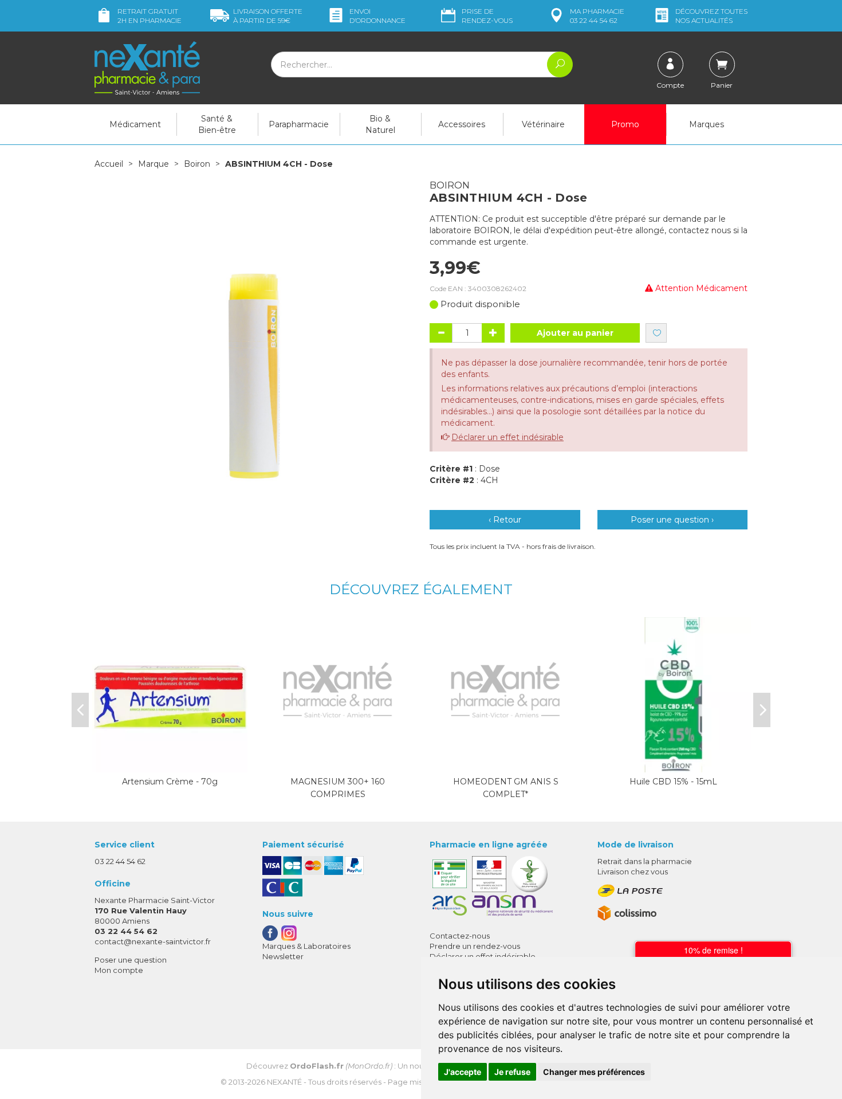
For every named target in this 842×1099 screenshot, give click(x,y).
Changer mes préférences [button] (594, 1072)
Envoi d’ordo (377, 16)
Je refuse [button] (512, 1072)
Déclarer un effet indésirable (507, 437)
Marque (153, 164)
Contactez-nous (460, 935)
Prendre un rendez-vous (475, 946)
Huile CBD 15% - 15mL (673, 781)
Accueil (109, 164)
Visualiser (338, 761)
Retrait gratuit (149, 16)
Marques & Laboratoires (306, 946)
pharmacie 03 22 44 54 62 (597, 16)
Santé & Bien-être (217, 124)
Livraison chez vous (632, 871)
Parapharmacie (299, 124)
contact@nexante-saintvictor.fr (153, 941)
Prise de (487, 16)
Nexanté (284, 1081)
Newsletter (283, 956)
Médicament (135, 124)
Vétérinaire (543, 124)
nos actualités (711, 16)
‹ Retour (505, 520)
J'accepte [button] (462, 1072)
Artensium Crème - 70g (170, 781)
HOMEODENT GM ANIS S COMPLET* (505, 787)
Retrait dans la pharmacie (644, 861)
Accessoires (461, 124)
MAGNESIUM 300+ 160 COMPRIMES (337, 787)
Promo (625, 124)
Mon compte (119, 970)
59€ (267, 16)
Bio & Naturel (380, 124)
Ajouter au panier (575, 333)
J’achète (170, 761)
